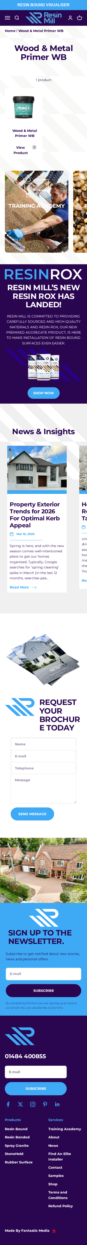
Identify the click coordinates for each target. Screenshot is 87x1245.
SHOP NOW (43, 393)
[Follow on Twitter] (20, 1104)
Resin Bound (16, 1129)
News (53, 1145)
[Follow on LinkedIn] (57, 1104)
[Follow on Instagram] (32, 1104)
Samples (56, 1176)
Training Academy (64, 1129)
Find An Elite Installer (59, 1156)
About (53, 1137)
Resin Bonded (17, 1137)
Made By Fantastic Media (27, 1230)
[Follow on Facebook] (8, 1104)
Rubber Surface (19, 1162)
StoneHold (14, 1154)
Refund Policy (60, 1206)
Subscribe (36, 1088)
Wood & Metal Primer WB (41, 31)
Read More (19, 587)
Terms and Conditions (57, 1195)
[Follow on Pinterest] (45, 1104)
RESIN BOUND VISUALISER (43, 5)
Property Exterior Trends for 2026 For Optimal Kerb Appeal (35, 515)
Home (10, 31)
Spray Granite (17, 1145)
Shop (53, 1184)
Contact (55, 1167)
